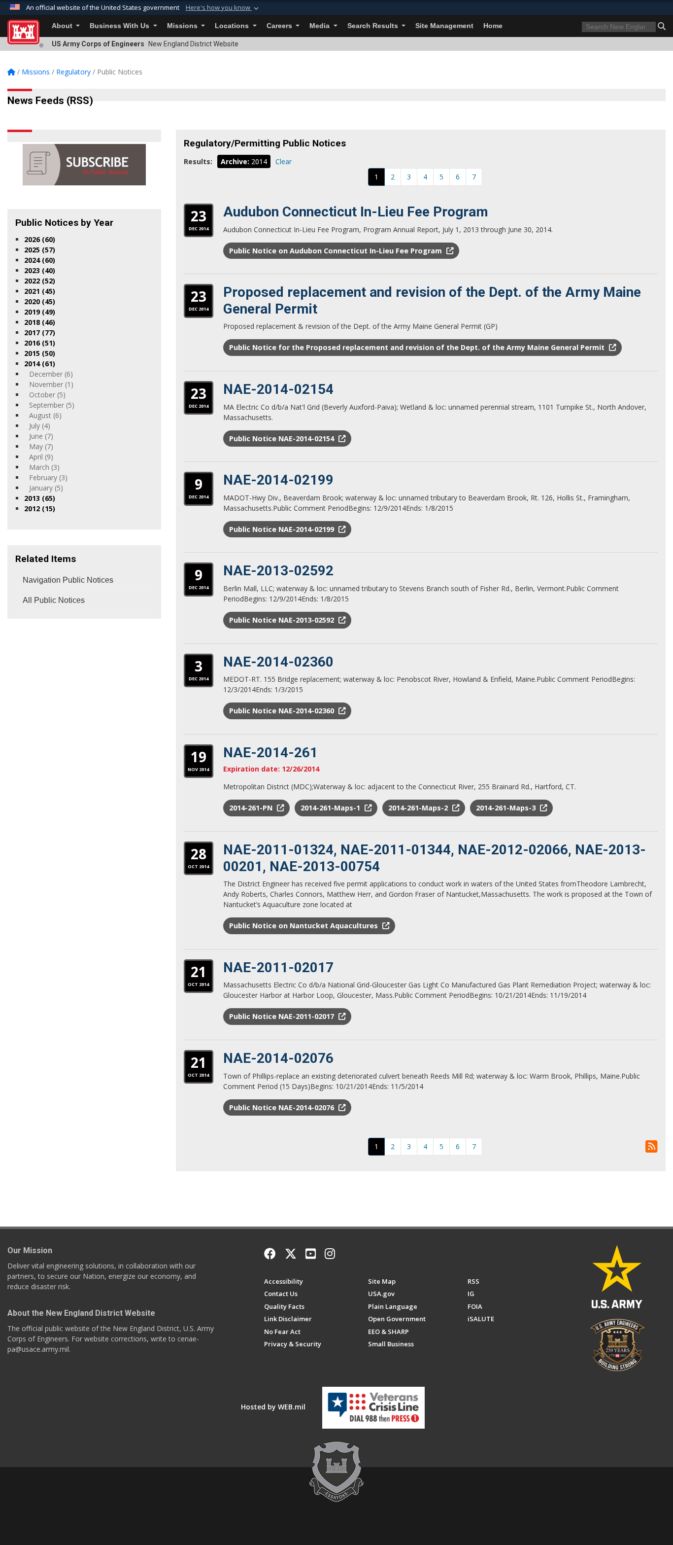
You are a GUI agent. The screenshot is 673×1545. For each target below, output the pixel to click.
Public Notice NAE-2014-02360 (282, 710)
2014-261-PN (251, 807)
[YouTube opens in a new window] (310, 1254)
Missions (183, 26)
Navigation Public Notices (68, 580)
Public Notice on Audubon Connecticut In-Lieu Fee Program (336, 250)
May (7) (41, 446)
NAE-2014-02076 (278, 1058)
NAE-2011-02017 (278, 967)
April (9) (41, 456)
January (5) (46, 487)
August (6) (45, 415)
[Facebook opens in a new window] (270, 1254)
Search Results (373, 26)
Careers (280, 26)
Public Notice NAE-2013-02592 (282, 620)
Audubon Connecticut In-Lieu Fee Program (355, 212)
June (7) (41, 436)
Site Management (444, 26)
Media (320, 26)
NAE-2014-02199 (278, 480)
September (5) (51, 405)
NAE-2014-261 (270, 752)
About (63, 26)
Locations (233, 26)
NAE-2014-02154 (278, 389)
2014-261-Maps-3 (507, 807)
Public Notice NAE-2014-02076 (282, 1107)
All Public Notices (54, 600)
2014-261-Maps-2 (419, 807)
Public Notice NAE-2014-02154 (282, 438)
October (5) (47, 394)
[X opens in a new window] (291, 1254)
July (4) (39, 425)
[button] (223, 8)
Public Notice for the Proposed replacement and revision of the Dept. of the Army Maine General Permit (417, 347)
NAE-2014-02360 (278, 662)
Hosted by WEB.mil (273, 1406)
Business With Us (120, 26)
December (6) (51, 374)
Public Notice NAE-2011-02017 (282, 1016)
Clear (283, 161)
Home (493, 26)
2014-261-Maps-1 (331, 807)
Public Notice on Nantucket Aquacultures (304, 925)
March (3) (44, 467)
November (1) (51, 384)
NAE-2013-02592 (278, 570)
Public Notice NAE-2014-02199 (282, 529)
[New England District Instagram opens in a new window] (330, 1254)
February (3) (48, 477)
